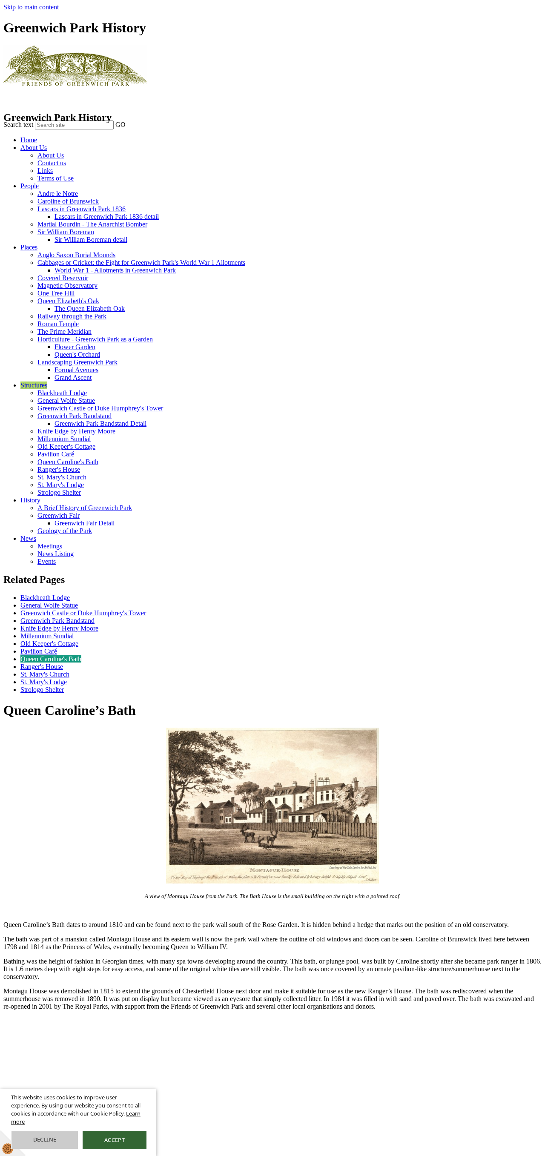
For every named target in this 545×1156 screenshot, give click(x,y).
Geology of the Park (64, 530)
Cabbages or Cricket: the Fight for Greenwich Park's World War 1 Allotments (141, 262)
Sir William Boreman (65, 231)
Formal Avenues (76, 369)
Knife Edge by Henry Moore (76, 431)
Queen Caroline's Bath (67, 461)
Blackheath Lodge (62, 392)
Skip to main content (31, 7)
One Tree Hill (56, 293)
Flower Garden (74, 346)
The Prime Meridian (64, 331)
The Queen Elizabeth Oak (89, 308)
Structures (33, 385)
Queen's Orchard (77, 354)
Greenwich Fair (58, 515)
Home (28, 139)
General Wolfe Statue (66, 400)
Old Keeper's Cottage (66, 446)
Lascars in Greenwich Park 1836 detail (106, 216)
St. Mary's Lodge (60, 484)
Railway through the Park (71, 316)
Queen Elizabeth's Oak (68, 300)
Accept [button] (114, 1140)
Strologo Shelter (59, 492)
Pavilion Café (55, 454)
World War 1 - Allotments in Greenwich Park (115, 270)
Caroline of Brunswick (68, 201)
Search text (18, 124)
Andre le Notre (57, 193)
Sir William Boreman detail (90, 239)
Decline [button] (45, 1139)
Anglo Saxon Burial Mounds (76, 254)
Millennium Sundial (64, 438)
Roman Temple (58, 323)
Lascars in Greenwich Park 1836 (81, 208)
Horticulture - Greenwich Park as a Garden (95, 339)
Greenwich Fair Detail (84, 523)
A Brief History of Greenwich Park (84, 507)
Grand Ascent (73, 377)
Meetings (49, 546)
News (28, 538)
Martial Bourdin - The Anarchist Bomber (92, 224)
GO (120, 124)
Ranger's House (58, 469)
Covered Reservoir (62, 277)
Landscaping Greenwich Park (77, 362)
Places (28, 247)
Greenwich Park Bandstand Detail (100, 423)
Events (46, 561)
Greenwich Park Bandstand (74, 415)
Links (45, 170)
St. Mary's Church (61, 477)
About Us (33, 147)
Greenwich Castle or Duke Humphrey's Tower (100, 408)
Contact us (51, 162)
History (30, 500)
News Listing (55, 553)
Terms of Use (55, 178)
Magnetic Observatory (67, 285)
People (29, 185)
